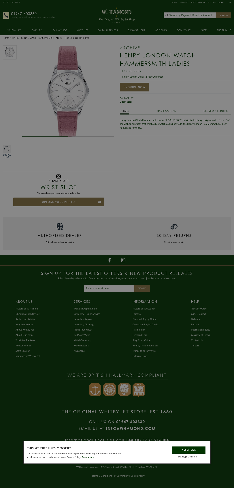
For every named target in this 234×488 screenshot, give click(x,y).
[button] (189, 457)
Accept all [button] (189, 449)
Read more (88, 457)
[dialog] (117, 452)
